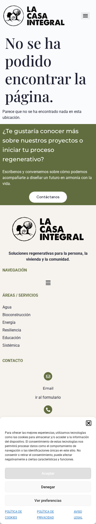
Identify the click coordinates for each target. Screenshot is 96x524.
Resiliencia (11, 330)
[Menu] (85, 15)
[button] (88, 423)
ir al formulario (48, 397)
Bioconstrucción (16, 314)
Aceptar (48, 473)
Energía (9, 322)
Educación (11, 337)
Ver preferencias (48, 500)
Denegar (48, 487)
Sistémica (11, 345)
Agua (7, 307)
